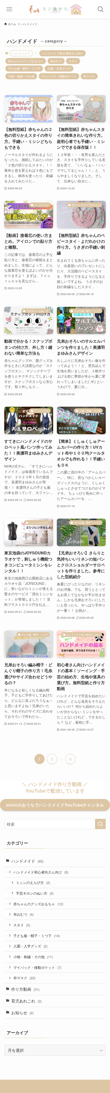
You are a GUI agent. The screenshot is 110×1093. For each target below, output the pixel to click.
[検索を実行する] (100, 824)
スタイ (73, 61)
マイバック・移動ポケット (59, 76)
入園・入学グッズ (59, 68)
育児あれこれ (26, 1001)
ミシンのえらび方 (33, 882)
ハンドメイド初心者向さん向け (62, 53)
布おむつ (56, 61)
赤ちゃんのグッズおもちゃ (25, 61)
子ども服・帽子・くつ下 (24, 68)
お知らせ (22, 1012)
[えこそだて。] (55, 9)
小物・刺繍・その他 (21, 76)
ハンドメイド (27, 861)
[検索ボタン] (100, 9)
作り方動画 (25, 989)
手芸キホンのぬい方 (35, 893)
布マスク (89, 76)
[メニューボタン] (9, 9)
